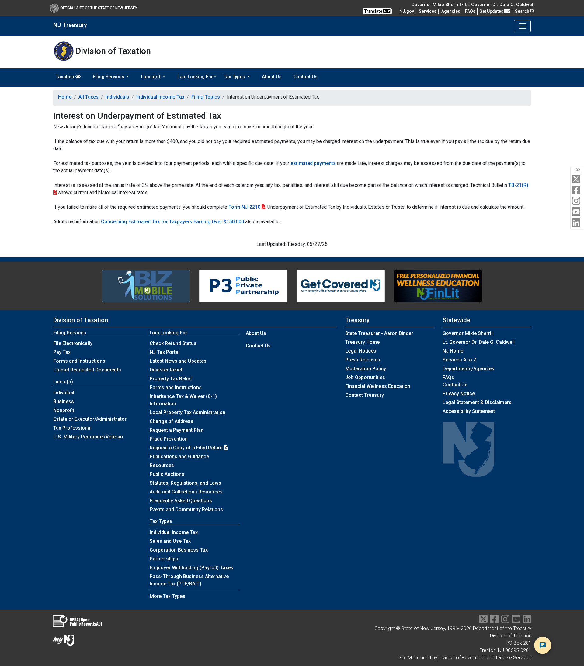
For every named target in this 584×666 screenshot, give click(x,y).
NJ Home (453, 351)
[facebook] (577, 190)
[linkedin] (577, 223)
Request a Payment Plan (176, 430)
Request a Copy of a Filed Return (187, 448)
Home (64, 97)
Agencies (450, 11)
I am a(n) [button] (151, 76)
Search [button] (522, 11)
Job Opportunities (365, 377)
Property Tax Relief (171, 379)
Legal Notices (360, 351)
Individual (63, 393)
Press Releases (362, 360)
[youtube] (577, 212)
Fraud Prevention (169, 439)
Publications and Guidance (179, 456)
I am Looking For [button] (195, 76)
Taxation (65, 76)
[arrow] (577, 170)
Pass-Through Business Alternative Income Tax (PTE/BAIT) (189, 580)
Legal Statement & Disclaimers (477, 402)
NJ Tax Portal (164, 352)
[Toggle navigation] (522, 26)
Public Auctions (167, 474)
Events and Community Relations (186, 509)
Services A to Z (460, 360)
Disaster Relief (166, 370)
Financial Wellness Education (377, 386)
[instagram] (577, 201)
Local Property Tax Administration (187, 412)
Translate (373, 11)
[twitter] (577, 179)
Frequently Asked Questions (181, 501)
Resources (162, 465)
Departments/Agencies (468, 368)
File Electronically (72, 343)
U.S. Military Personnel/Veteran (88, 437)
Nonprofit (63, 410)
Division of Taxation (80, 320)
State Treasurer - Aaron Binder (379, 333)
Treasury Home (362, 342)
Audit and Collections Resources (186, 492)
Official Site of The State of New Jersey (98, 8)
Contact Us (305, 76)
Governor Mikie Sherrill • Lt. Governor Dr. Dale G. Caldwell (472, 4)
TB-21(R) (518, 185)
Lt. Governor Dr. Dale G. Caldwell (479, 342)
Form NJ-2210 (244, 207)
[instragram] (505, 621)
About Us (271, 76)
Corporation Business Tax (179, 550)
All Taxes (88, 97)
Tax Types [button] (235, 76)
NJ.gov (406, 11)
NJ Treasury (70, 25)
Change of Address (171, 421)
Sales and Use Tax (170, 541)
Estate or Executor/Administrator (90, 419)
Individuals (117, 97)
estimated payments (313, 163)
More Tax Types (167, 596)
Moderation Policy (365, 368)
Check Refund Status (173, 343)
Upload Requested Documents (87, 370)
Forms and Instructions (79, 361)
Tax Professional (72, 428)
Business (63, 401)
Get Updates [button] (491, 11)
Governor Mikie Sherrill (468, 333)
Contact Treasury (364, 395)
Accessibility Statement (469, 411)
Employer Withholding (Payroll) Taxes (191, 567)
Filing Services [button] (109, 76)
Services (427, 11)
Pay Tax (62, 352)
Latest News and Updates (178, 361)
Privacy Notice (459, 393)
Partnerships (164, 559)
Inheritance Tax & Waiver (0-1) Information (183, 399)
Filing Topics (205, 97)
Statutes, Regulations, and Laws (185, 483)
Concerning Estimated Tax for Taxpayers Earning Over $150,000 (172, 222)
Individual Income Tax (160, 97)
